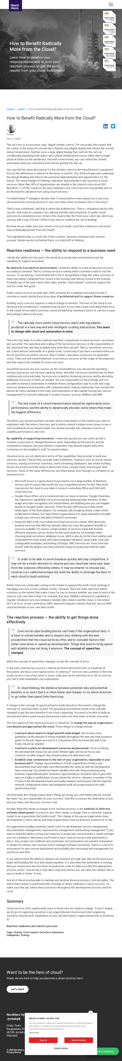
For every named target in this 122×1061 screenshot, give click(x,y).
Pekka (10, 134)
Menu (111, 4)
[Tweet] (112, 126)
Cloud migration (31, 932)
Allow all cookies (78, 1040)
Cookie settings (61, 1048)
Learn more (34, 1032)
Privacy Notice (14, 1052)
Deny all (43, 1040)
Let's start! (17, 989)
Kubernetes (58, 932)
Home (10, 109)
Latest (21, 109)
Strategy (18, 932)
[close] (90, 1013)
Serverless (45, 932)
